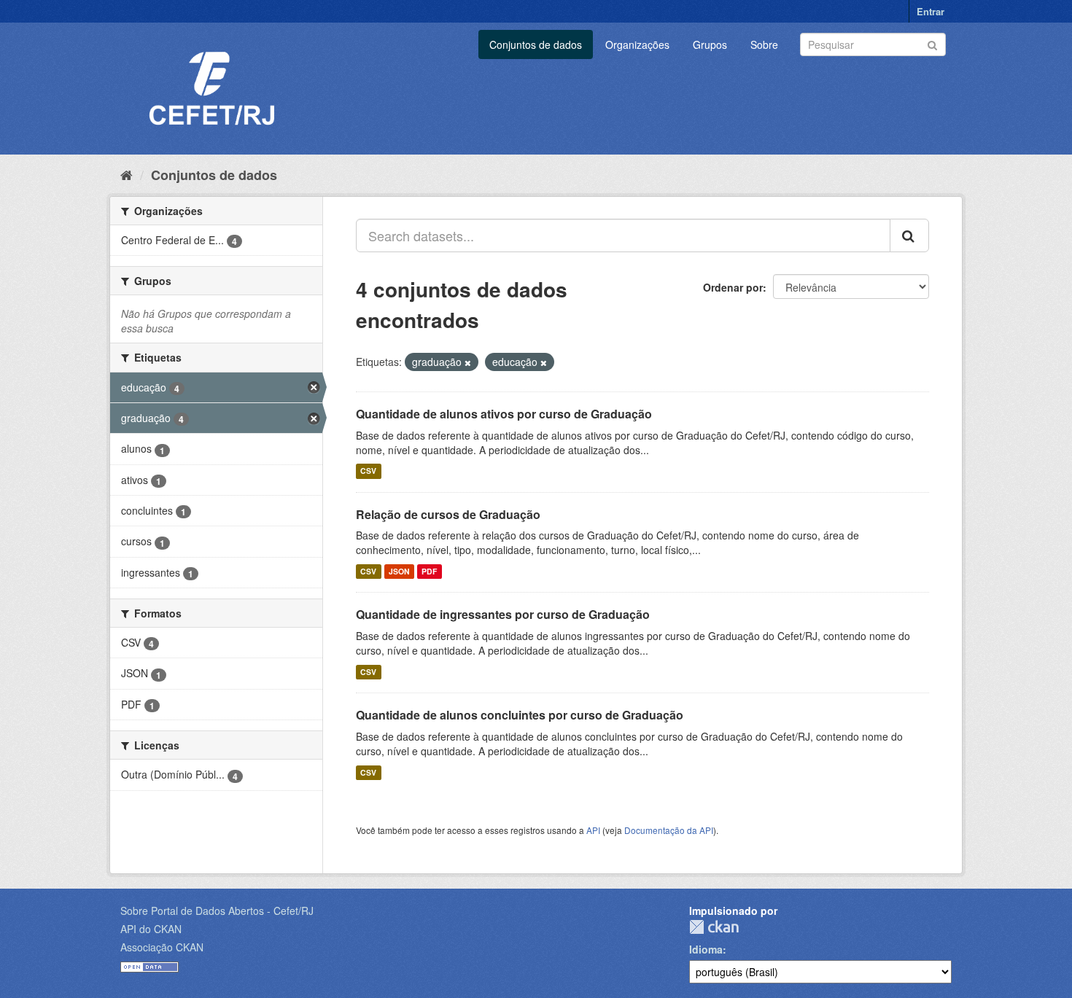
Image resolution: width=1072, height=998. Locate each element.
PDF (429, 571)
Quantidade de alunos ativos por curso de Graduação (504, 413)
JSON (399, 571)
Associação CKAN (161, 947)
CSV (368, 471)
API (593, 830)
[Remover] (468, 362)
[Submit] (932, 43)
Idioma (706, 949)
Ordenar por (733, 287)
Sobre (764, 44)
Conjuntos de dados (535, 44)
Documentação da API (668, 830)
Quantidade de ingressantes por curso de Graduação (503, 614)
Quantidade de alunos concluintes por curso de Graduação (519, 714)
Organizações (637, 44)
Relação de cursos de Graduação (448, 514)
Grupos (710, 44)
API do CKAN (151, 928)
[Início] (126, 174)
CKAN (714, 927)
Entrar (930, 11)
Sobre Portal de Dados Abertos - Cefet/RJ (217, 910)
